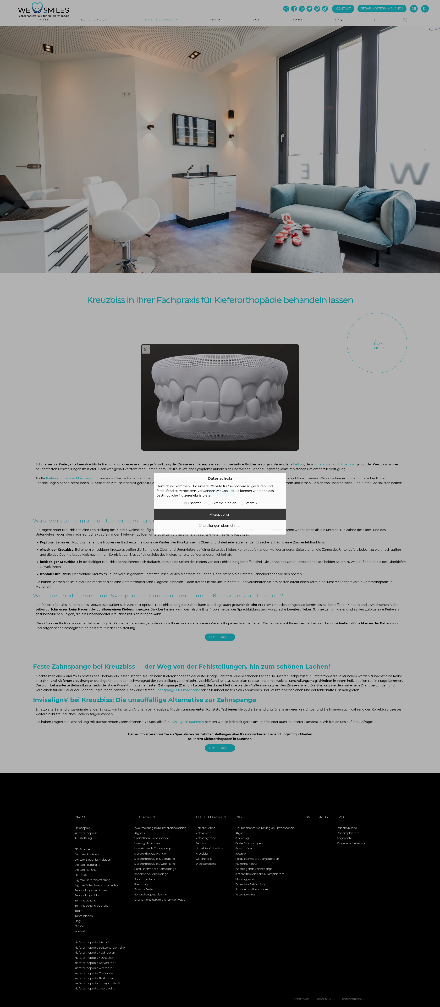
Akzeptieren (220, 514)
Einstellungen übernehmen (220, 526)
